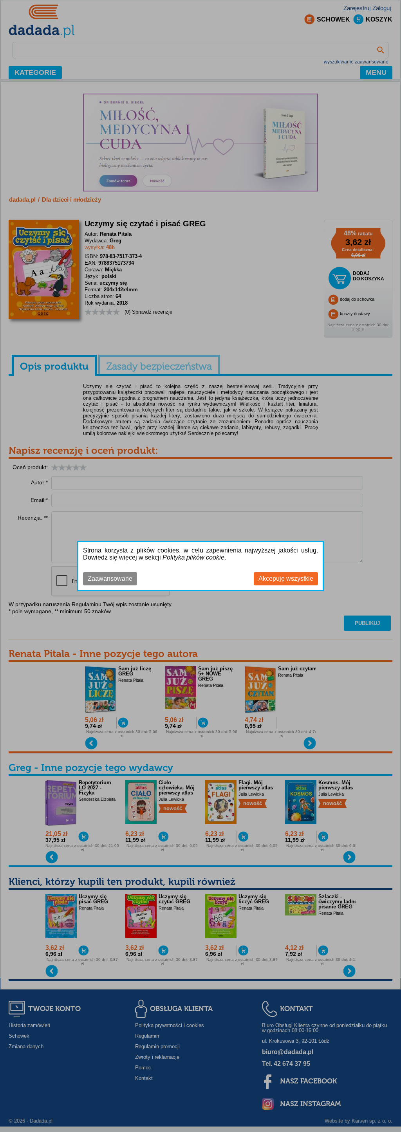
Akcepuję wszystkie (285, 578)
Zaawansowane (110, 578)
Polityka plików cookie (193, 557)
